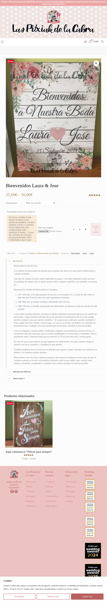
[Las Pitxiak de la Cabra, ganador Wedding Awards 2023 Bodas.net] (90, 488)
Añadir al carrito (96, 229)
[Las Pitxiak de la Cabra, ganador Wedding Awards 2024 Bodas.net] (93, 558)
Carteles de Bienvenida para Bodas (43, 253)
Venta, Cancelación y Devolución (52, 496)
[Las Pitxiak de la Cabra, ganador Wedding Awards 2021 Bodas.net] (90, 511)
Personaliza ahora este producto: (21, 212)
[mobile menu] (2, 41)
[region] (53, 589)
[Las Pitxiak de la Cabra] (53, 22)
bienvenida (75, 253)
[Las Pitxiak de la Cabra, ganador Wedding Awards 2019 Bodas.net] (90, 536)
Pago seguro (51, 506)
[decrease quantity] (73, 229)
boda (85, 253)
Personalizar (19, 596)
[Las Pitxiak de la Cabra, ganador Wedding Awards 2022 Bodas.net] (90, 500)
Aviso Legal (71, 481)
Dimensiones (11, 203)
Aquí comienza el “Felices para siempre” (29, 451)
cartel (92, 253)
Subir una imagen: (46, 227)
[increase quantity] (85, 229)
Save (12, 61)
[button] (96, 63)
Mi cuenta (30, 496)
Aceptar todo (87, 596)
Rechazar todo (53, 596)
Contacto (30, 491)
